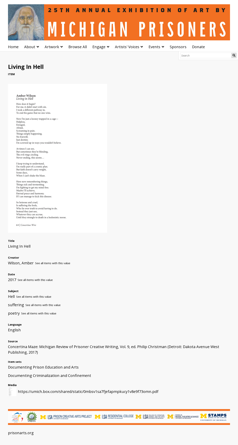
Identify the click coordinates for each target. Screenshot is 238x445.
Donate (198, 46)
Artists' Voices (127, 46)
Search (234, 55)
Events (154, 46)
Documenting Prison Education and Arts (43, 367)
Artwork (52, 46)
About (29, 46)
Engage (98, 46)
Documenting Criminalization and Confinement (49, 375)
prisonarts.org (21, 432)
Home (13, 46)
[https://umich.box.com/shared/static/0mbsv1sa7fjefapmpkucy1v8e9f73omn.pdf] (57, 231)
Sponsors (178, 46)
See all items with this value (52, 263)
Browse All (77, 46)
